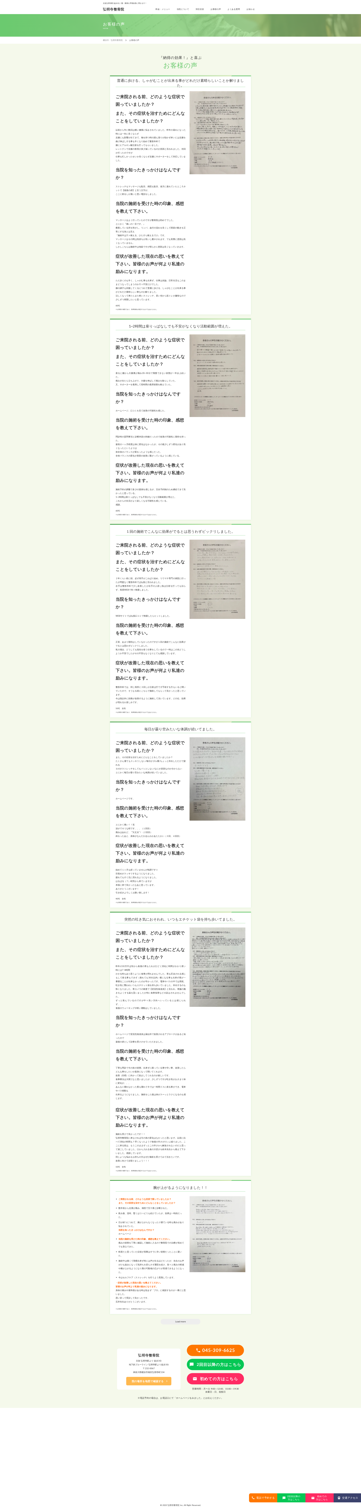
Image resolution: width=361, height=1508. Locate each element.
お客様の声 (216, 9)
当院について (183, 9)
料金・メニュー (163, 9)
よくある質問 (233, 9)
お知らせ (250, 9)
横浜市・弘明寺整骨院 (113, 40)
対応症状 (200, 9)
